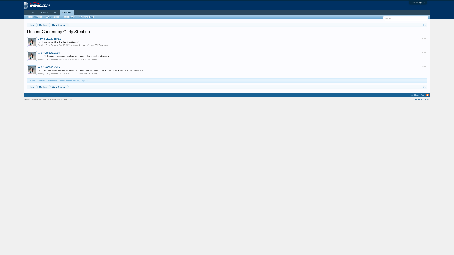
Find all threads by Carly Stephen (73, 81)
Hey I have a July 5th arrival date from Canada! (58, 42)
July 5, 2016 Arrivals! (50, 38)
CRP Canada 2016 (49, 52)
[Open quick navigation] (424, 25)
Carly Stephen (52, 45)
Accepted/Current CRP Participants (94, 45)
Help (411, 95)
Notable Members (34, 17)
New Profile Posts (86, 17)
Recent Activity (69, 17)
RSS (427, 95)
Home (33, 12)
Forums (44, 12)
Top (422, 95)
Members (66, 12)
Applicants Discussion (87, 59)
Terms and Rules (422, 99)
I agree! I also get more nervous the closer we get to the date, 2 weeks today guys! (73, 56)
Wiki (55, 12)
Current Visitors (52, 17)
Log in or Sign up (418, 3)
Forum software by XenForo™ (49, 99)
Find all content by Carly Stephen (43, 81)
